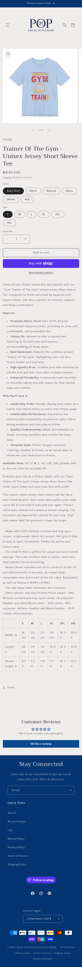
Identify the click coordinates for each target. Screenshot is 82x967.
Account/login (17, 821)
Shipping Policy (17, 864)
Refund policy (67, 947)
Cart (10, 830)
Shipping (7, 177)
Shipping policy (62, 953)
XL (44, 214)
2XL (57, 214)
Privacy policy (22, 953)
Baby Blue (13, 190)
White (11, 199)
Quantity (8, 231)
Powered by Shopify (46, 947)
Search (12, 812)
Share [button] (10, 687)
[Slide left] (32, 130)
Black (33, 190)
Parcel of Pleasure (26, 947)
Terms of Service (18, 856)
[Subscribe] (70, 790)
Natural (51, 190)
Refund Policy (16, 838)
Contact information (43, 959)
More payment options (41, 272)
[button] (7, 25)
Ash (27, 199)
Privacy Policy (16, 847)
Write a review (41, 744)
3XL (9, 222)
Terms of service (42, 953)
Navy (69, 190)
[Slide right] (49, 130)
